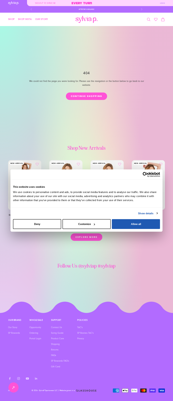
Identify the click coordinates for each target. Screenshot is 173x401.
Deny (37, 224)
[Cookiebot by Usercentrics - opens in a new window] (145, 174)
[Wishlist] (155, 19)
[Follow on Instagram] (18, 378)
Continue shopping (86, 96)
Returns (54, 349)
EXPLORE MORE (86, 237)
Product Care (57, 338)
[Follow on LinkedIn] (36, 378)
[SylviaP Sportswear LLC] (86, 19)
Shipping (55, 344)
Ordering (33, 333)
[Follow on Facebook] (9, 378)
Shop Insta (25, 19)
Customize (84, 224)
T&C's (80, 327)
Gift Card (55, 366)
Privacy (80, 338)
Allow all (136, 224)
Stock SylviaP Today (86, 11)
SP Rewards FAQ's (60, 361)
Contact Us (56, 327)
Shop (11, 19)
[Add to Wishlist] (37, 164)
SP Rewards (14, 333)
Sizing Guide (57, 333)
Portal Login (35, 338)
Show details (145, 213)
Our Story (41, 19)
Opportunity (35, 327)
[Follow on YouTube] (27, 378)
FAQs (53, 355)
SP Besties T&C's (85, 333)
